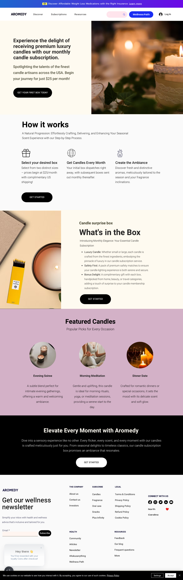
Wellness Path (76, 562)
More (117, 555)
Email (5, 530)
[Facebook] (150, 502)
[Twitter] (161, 502)
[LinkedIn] (166, 502)
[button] (42, 14)
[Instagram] (155, 502)
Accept (171, 575)
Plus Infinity (98, 517)
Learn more (135, 3)
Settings (157, 575)
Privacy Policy (113, 575)
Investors (74, 505)
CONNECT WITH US (158, 496)
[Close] (179, 575)
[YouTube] (171, 502)
